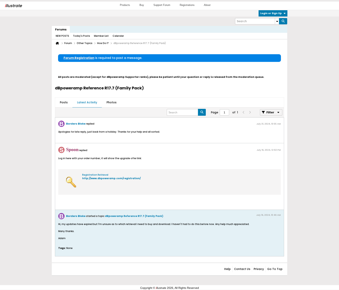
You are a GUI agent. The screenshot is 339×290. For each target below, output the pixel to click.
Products (125, 5)
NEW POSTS (62, 36)
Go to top (274, 269)
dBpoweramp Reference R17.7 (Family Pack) (134, 216)
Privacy (259, 269)
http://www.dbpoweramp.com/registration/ (111, 178)
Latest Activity (87, 102)
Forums (61, 29)
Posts (64, 102)
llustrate (13, 5)
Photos (112, 102)
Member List (101, 36)
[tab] (63, 102)
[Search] (283, 21)
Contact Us (242, 269)
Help (227, 269)
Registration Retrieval (95, 174)
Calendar (118, 36)
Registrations (187, 5)
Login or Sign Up (271, 13)
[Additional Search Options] (277, 21)
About (207, 5)
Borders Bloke (76, 124)
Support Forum (161, 5)
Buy (141, 5)
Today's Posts (81, 36)
